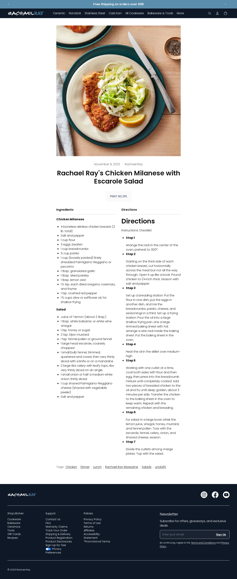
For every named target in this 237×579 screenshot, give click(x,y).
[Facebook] (215, 494)
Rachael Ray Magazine (121, 467)
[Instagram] (204, 494)
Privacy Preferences (54, 550)
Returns (89, 527)
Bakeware (13, 523)
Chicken (71, 467)
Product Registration (59, 538)
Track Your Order (56, 530)
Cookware (14, 519)
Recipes (12, 538)
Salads (146, 467)
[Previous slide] (9, 4)
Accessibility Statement (92, 536)
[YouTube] (226, 494)
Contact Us (53, 519)
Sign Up (221, 534)
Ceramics (13, 527)
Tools (10, 530)
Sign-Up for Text (56, 545)
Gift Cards (14, 534)
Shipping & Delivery (58, 534)
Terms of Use (92, 523)
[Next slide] (225, 4)
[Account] (217, 13)
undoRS (160, 467)
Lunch (97, 467)
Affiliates (89, 530)
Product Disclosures (59, 541)
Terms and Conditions (203, 542)
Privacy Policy (92, 519)
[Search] (210, 13)
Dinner (85, 467)
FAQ (48, 523)
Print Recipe (118, 196)
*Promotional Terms (97, 541)
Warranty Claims (57, 527)
